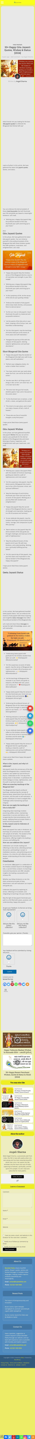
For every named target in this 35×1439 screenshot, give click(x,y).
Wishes (13, 435)
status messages (17, 618)
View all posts (17, 1177)
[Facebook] (4, 983)
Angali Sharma (28, 57)
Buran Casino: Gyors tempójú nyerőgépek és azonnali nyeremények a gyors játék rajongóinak (17, 1309)
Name (5, 1210)
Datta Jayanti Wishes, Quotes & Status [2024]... (21, 1127)
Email (5, 1219)
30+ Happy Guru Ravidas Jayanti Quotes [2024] (21, 1098)
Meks (22, 1357)
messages (23, 624)
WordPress (17, 1360)
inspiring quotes (12, 211)
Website (5, 1227)
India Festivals (17, 45)
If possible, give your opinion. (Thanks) (15, 933)
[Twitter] (8, 983)
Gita (13, 864)
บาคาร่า (23, 1365)
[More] (27, 983)
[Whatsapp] (16, 983)
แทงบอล (18, 1365)
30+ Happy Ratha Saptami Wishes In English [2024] (22, 1113)
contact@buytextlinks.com (17, 1282)
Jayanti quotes (23, 167)
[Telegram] (23, 983)
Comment (6, 1192)
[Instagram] (20, 983)
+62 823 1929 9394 (16, 1285)
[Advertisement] (17, 24)
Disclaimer (26, 1363)
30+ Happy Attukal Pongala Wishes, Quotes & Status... (22, 1091)
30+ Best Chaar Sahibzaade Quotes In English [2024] (22, 1120)
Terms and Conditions (16, 1363)
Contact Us (4, 1365)
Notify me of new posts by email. (15, 1247)
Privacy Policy (5, 1363)
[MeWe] (17, 1437)
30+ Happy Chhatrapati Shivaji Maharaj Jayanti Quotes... (21, 1106)
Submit (9, 972)
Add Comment (15, 57)
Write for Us (11, 1365)
